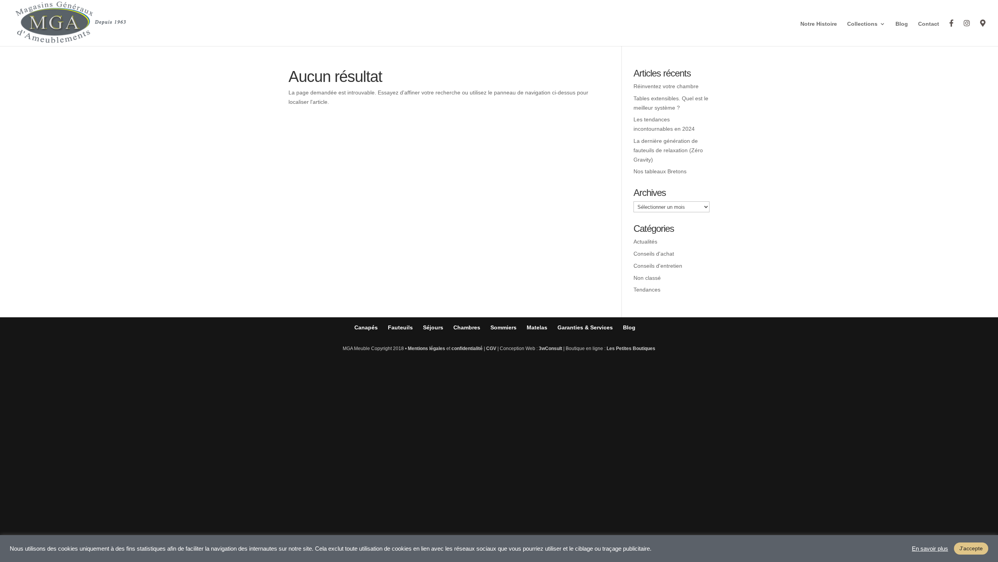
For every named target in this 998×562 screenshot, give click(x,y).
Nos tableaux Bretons (660, 171)
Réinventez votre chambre (666, 86)
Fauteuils (400, 327)
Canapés (366, 327)
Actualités (645, 241)
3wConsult (550, 348)
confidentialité (467, 348)
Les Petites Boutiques (631, 348)
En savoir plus (930, 549)
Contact (928, 24)
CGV (491, 348)
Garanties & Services (585, 327)
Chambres (466, 327)
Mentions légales (426, 348)
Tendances (646, 289)
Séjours (433, 327)
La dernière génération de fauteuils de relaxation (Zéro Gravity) (668, 150)
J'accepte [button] (971, 548)
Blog (901, 24)
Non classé (647, 278)
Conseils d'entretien (657, 266)
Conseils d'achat (653, 254)
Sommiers (503, 327)
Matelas (537, 327)
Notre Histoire (818, 24)
